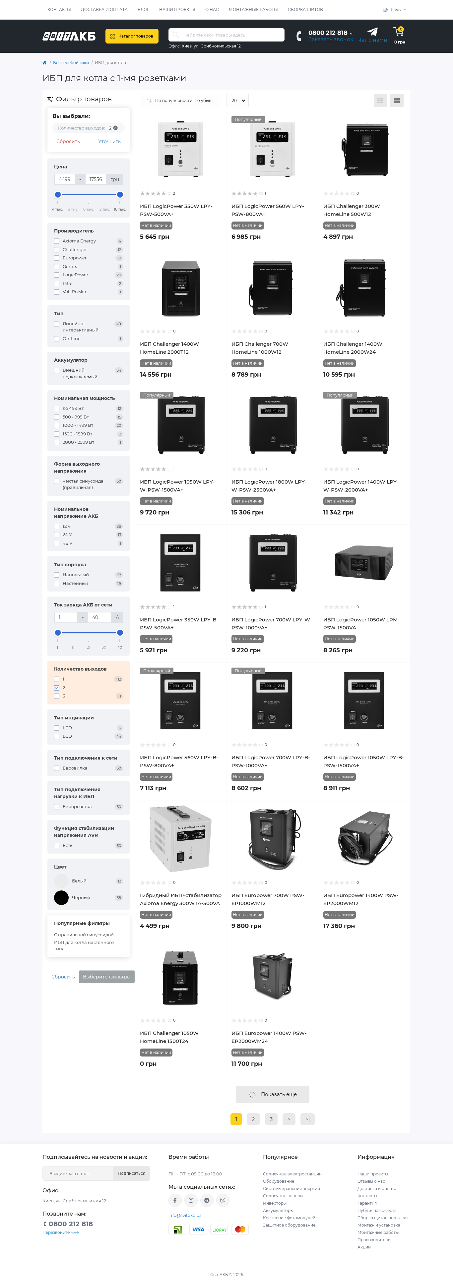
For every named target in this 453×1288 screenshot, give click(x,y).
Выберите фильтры (107, 977)
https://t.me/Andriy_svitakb (207, 1200)
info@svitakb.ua (185, 1215)
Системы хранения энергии (291, 1188)
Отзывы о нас (371, 1181)
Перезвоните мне (60, 1232)
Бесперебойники (71, 62)
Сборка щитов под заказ (382, 1217)
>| (307, 1119)
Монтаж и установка (378, 1225)
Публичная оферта (377, 1210)
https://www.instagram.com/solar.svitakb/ (191, 1200)
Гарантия (367, 1203)
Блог (143, 9)
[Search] (175, 35)
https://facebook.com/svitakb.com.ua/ (175, 1200)
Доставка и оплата (104, 9)
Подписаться (131, 1173)
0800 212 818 (328, 33)
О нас (212, 9)
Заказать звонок (330, 39)
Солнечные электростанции (292, 1173)
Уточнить (109, 141)
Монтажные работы (253, 9)
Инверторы (275, 1203)
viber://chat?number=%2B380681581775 (222, 1200)
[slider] (58, 195)
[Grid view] (397, 100)
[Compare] (217, 134)
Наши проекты (177, 9)
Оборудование (278, 1181)
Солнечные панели (283, 1195)
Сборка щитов (305, 9)
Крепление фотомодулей (289, 1217)
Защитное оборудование (289, 1225)
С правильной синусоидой (84, 934)
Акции (364, 1246)
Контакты (59, 9)
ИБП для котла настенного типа (84, 946)
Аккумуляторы (278, 1210)
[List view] (380, 100)
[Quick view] (217, 121)
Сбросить (68, 141)
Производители (374, 1239)
